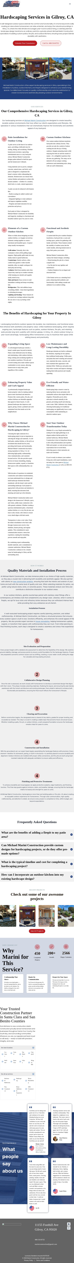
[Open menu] (70, 3)
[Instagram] (68, 1228)
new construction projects (23, 581)
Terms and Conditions (43, 1260)
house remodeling (42, 621)
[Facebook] (68, 1224)
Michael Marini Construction (35, 120)
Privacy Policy (28, 1260)
